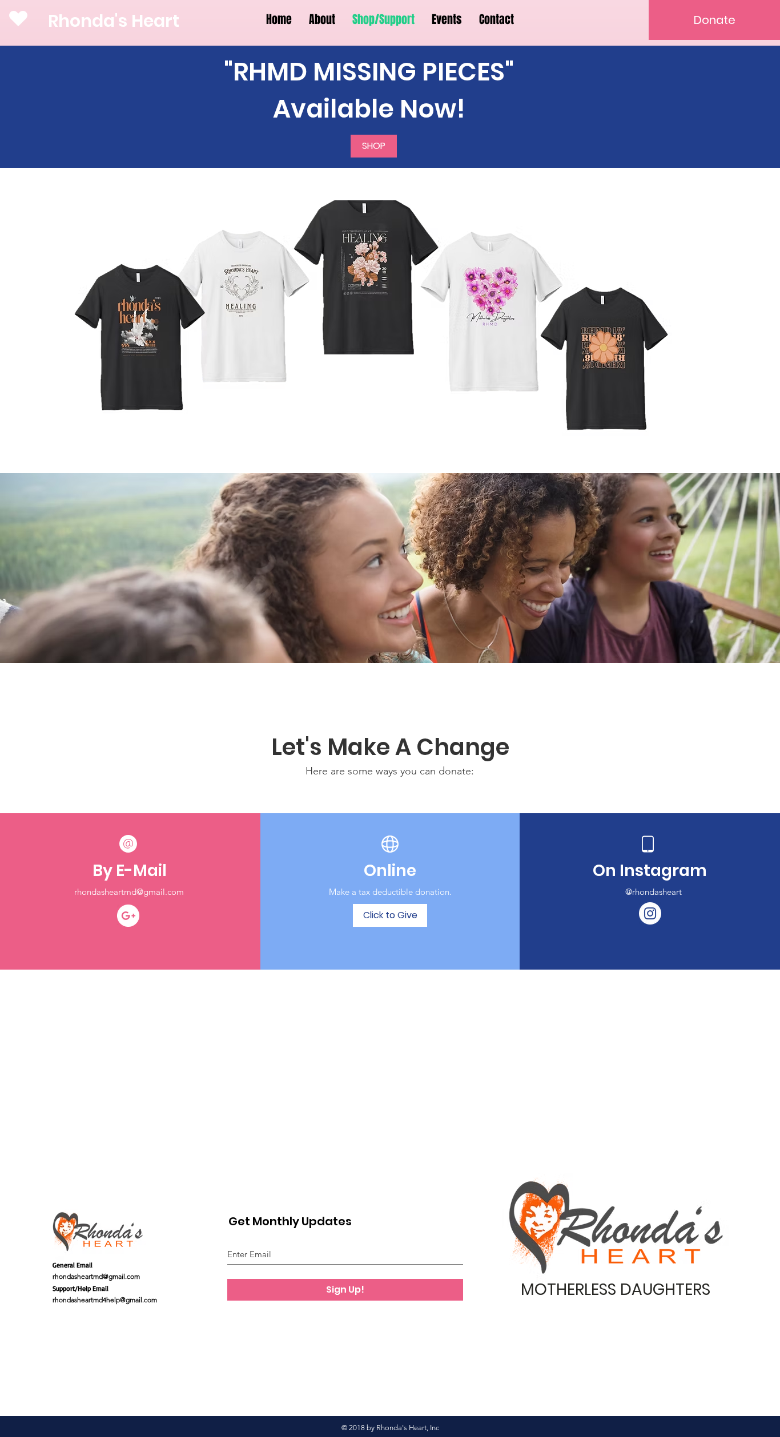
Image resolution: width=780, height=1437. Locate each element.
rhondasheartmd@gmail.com (129, 891)
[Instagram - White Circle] (650, 913)
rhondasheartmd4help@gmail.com (105, 1299)
